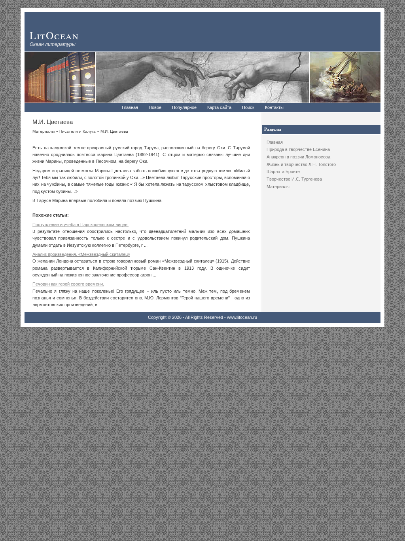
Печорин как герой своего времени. (68, 284)
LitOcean (54, 35)
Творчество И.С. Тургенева (294, 179)
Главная (130, 107)
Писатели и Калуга (77, 131)
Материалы (278, 186)
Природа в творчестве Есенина (298, 149)
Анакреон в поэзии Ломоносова (298, 156)
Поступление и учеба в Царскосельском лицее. (80, 224)
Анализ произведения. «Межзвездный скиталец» (81, 254)
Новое (155, 107)
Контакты (274, 107)
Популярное (184, 107)
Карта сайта (219, 107)
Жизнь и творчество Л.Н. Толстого (301, 164)
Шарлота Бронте (283, 171)
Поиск (248, 107)
